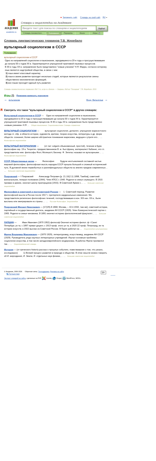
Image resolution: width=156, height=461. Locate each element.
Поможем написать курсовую (32, 95)
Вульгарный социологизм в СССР (22, 115)
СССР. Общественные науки (19, 161)
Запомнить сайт (70, 17)
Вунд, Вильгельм (94, 100)
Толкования (53, 33)
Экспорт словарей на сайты (15, 278)
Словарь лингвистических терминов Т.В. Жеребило (33, 33)
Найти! (101, 28)
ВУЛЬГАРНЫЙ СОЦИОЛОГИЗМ (20, 131)
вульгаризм (14, 100)
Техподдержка (43, 271)
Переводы (68, 33)
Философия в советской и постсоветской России (31, 192)
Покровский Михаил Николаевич (22, 207)
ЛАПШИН (9, 222)
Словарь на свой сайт (90, 17)
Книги (82, 33)
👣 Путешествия (13, 274)
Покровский (10, 176)
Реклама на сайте (57, 271)
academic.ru (11, 32)
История (8, 249)
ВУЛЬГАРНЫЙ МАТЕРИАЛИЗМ (20, 146)
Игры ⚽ (96, 33)
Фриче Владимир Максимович (20, 234)
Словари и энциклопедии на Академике (46, 22)
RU (104, 17)
